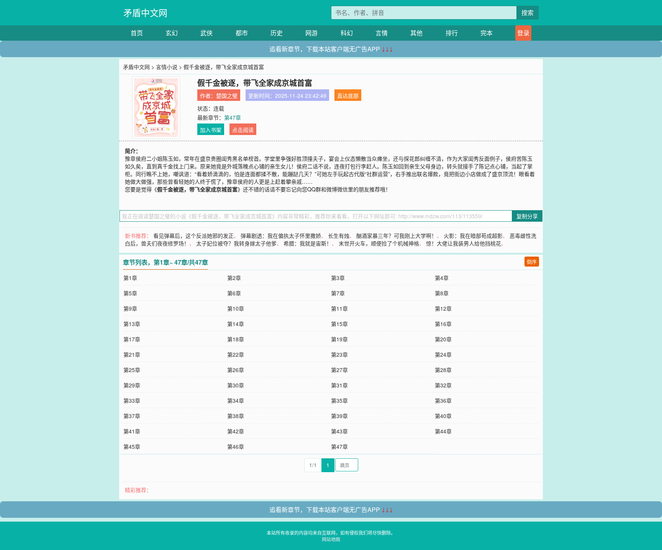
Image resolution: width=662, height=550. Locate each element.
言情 (381, 32)
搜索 (527, 12)
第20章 (443, 339)
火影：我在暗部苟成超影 (473, 235)
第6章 (234, 293)
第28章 (443, 370)
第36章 (443, 400)
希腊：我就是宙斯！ (307, 243)
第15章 (339, 324)
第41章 (131, 431)
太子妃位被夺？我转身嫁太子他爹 (236, 243)
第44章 (443, 431)
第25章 (131, 370)
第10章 (235, 308)
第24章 (443, 354)
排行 (452, 32)
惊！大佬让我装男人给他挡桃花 (463, 243)
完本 (486, 32)
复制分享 (527, 216)
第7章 (338, 293)
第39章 (339, 416)
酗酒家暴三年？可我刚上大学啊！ (396, 235)
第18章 (235, 339)
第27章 (339, 370)
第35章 (339, 400)
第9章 (130, 308)
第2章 (234, 278)
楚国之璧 (227, 95)
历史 (276, 32)
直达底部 (348, 95)
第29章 (131, 385)
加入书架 (210, 129)
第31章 (339, 385)
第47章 (232, 117)
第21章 (131, 354)
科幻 (347, 32)
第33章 (131, 400)
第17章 (131, 339)
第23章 (339, 354)
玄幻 (172, 32)
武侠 (206, 32)
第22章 (235, 354)
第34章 (235, 400)
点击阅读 (243, 129)
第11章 (339, 308)
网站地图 (331, 539)
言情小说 (166, 67)
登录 (523, 32)
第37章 (131, 416)
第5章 (130, 293)
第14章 (235, 324)
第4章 (442, 278)
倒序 (532, 261)
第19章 (339, 339)
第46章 (235, 446)
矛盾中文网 (145, 12)
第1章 (130, 278)
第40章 (443, 416)
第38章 (235, 416)
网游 (311, 32)
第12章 (443, 308)
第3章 (338, 278)
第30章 (235, 385)
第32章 (443, 385)
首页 (137, 32)
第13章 (131, 324)
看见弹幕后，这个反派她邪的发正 (193, 235)
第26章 (235, 370)
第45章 (131, 446)
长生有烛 (338, 235)
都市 (242, 32)
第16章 (443, 324)
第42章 (235, 431)
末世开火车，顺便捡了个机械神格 (379, 243)
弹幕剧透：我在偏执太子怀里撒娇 (281, 235)
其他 (416, 32)
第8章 (442, 293)
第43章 (339, 431)
